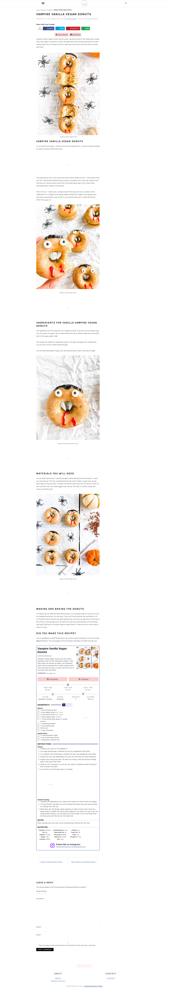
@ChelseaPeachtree (63, 847)
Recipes (43, 10)
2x (67, 705)
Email (38, 935)
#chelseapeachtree (79, 847)
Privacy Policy (58, 981)
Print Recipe (76, 34)
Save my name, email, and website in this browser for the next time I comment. (67, 945)
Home (38, 10)
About (58, 978)
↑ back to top (84, 966)
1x (63, 705)
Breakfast (50, 10)
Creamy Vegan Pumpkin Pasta (51, 862)
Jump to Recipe (62, 34)
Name (39, 927)
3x (70, 705)
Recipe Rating (41, 891)
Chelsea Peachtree (44, 656)
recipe (46, 200)
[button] (38, 673)
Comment (40, 898)
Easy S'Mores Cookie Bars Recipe (83, 862)
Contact (111, 978)
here (47, 481)
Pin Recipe (84, 679)
